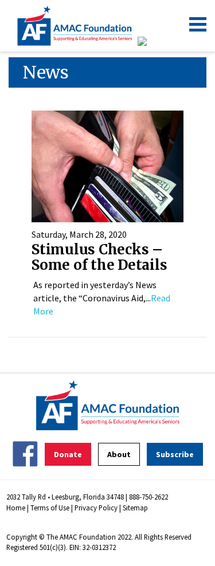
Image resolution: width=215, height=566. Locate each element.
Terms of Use (49, 507)
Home (15, 507)
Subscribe (175, 454)
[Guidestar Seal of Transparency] (156, 41)
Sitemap (135, 507)
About (119, 454)
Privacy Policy (96, 507)
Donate (68, 454)
